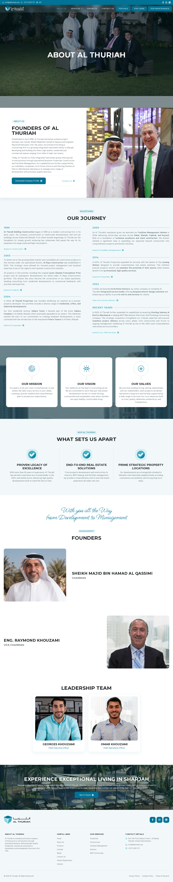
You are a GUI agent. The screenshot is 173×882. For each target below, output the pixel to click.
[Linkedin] (170, 2)
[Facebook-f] (163, 2)
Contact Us (108, 9)
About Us (61, 9)
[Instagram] (166, 2)
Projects (92, 9)
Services (75, 9)
